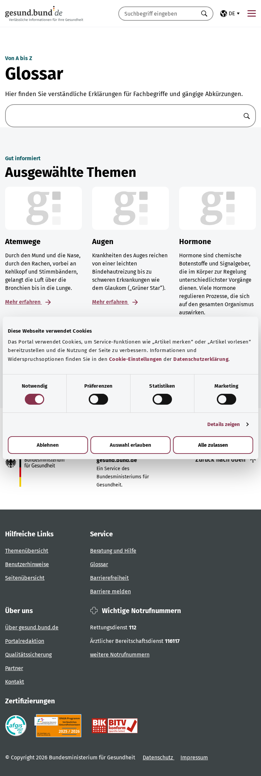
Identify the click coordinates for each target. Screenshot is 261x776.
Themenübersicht (26, 551)
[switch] (98, 399)
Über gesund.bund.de (31, 627)
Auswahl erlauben (130, 445)
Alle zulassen (213, 445)
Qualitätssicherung (28, 654)
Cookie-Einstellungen (135, 359)
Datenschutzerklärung (200, 359)
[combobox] (157, 13)
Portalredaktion (24, 641)
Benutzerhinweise (27, 564)
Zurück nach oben (221, 459)
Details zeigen (223, 424)
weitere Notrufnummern (120, 654)
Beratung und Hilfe (113, 551)
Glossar (99, 564)
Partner (14, 668)
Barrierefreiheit (109, 578)
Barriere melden (110, 591)
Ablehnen (48, 445)
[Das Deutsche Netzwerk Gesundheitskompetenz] (59, 726)
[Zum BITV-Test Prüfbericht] (115, 725)
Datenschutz (158, 757)
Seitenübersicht (25, 578)
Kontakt (14, 682)
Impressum (194, 757)
